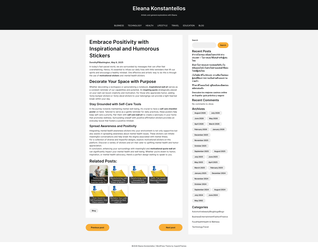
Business (119, 25)
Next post (170, 227)
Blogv (221, 211)
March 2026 (214, 124)
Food (194, 222)
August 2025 (219, 151)
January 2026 (218, 129)
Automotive (197, 211)
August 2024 (219, 190)
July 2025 (199, 157)
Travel (175, 25)
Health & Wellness (211, 222)
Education (189, 25)
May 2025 (199, 162)
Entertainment (206, 216)
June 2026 (199, 118)
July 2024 (199, 195)
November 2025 (201, 140)
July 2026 (215, 113)
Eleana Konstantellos (159, 8)
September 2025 (202, 151)
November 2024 (201, 179)
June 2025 (213, 157)
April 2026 (199, 124)
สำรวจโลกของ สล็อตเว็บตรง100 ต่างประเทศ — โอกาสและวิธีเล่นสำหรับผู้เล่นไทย (209, 57)
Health (149, 25)
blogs (216, 211)
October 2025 (200, 146)
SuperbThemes (180, 246)
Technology (135, 25)
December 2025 (201, 135)
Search (195, 40)
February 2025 (216, 168)
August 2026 (200, 113)
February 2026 (201, 129)
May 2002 (199, 200)
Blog (201, 25)
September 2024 (202, 190)
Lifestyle (162, 25)
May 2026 (213, 118)
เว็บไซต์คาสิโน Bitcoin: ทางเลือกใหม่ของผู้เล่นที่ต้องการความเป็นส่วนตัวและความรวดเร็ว (210, 78)
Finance (224, 216)
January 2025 (200, 173)
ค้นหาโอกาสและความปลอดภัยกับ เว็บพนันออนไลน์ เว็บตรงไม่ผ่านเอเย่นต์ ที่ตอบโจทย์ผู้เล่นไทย (210, 68)
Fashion (217, 216)
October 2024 (200, 184)
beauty (206, 211)
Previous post (97, 227)
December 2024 (218, 173)
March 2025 (200, 168)
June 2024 (213, 195)
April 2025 (213, 162)
